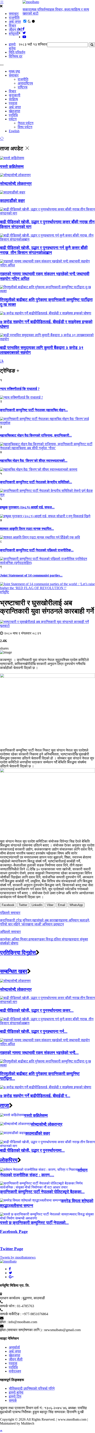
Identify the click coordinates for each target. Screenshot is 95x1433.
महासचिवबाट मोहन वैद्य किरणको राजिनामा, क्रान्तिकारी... (36, 435)
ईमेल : (4, 1322)
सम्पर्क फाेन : (8, 1306)
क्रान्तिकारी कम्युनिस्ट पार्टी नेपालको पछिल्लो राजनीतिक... (37, 550)
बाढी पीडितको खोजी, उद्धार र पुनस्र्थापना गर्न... (33, 1031)
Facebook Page (14, 1231)
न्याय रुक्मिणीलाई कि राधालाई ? (20, 389)
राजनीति (14, 17)
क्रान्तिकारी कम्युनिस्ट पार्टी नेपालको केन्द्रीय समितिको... (36, 482)
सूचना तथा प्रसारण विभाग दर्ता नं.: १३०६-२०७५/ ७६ (33, 1408)
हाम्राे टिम (15, 1396)
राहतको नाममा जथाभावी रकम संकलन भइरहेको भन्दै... (39, 1052)
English (14, 131)
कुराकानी (14, 95)
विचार (12, 25)
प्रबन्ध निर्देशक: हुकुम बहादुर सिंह (32, 1412)
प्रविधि (13, 115)
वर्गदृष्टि (4, 592)
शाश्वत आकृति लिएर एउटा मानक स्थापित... (27, 529)
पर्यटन (13, 119)
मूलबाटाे (5, 626)
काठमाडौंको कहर (12, 200)
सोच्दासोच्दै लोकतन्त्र (16, 183)
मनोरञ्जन (15, 1371)
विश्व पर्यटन (25, 127)
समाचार (14, 13)
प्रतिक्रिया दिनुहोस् (18, 952)
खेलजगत (14, 111)
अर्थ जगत (15, 21)
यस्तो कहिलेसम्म (12, 166)
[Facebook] (10, 1269)
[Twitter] (10, 1273)
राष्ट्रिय (22, 87)
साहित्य (13, 99)
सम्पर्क (13, 1400)
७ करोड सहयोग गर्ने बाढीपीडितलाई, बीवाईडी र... (35, 1095)
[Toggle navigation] (2, 65)
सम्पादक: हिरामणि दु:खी (69, 1412)
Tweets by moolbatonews (18, 1257)
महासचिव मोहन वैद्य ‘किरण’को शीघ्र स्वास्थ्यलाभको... (33, 460)
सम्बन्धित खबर (13, 971)
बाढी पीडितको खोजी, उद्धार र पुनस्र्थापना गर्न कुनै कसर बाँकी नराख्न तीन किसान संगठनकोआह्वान (43, 250)
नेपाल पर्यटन (25, 123)
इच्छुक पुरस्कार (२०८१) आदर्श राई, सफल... (27, 507)
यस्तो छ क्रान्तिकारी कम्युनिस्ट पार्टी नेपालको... (34, 1222)
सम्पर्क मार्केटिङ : (10, 1314)
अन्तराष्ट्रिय (25, 83)
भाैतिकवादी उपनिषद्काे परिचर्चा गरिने (32, 1388)
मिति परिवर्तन (17, 52)
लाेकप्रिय (8, 1160)
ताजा (4, 1105)
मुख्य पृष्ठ (14, 71)
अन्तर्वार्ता (14, 1347)
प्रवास (13, 103)
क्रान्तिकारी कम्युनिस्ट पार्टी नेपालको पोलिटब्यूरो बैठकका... (42, 1191)
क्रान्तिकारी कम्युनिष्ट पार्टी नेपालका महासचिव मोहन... (34, 410)
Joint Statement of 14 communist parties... (31, 575)
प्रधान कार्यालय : (11, 1298)
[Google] (11, 1277)
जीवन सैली (16, 29)
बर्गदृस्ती (14, 33)
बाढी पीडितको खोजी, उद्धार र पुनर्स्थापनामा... (32, 1150)
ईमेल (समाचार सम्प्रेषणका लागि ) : (21, 1330)
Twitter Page (11, 1248)
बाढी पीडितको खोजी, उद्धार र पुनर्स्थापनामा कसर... (37, 1010)
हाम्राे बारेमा (12, 46)
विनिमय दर (15, 56)
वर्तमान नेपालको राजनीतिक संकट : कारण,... (43, 1172)
